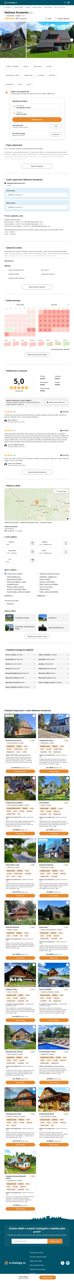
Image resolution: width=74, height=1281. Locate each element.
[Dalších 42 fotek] (20, 1099)
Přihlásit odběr (55, 1241)
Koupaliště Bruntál (12, 584)
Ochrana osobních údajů (38, 1257)
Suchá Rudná (48, 7)
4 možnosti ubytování (24, 755)
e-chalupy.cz (8, 7)
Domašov (9, 805)
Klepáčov (9, 929)
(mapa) (23, 15)
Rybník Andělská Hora (13, 577)
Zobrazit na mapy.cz (46, 522)
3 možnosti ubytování (58, 1066)
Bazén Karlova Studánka (14, 579)
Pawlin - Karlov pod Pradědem (49, 592)
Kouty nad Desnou (46, 1116)
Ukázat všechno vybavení (37, 287)
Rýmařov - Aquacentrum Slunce (16, 589)
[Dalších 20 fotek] (20, 788)
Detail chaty (54, 833)
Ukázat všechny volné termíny (37, 354)
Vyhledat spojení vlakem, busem (29, 522)
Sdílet (49, 18)
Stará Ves (10, 992)
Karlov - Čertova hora (46, 587)
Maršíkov (9, 1116)
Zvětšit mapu (62, 491)
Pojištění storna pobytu (38, 1269)
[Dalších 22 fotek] (20, 726)
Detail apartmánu (20, 771)
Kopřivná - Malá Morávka (47, 582)
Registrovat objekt (36, 1261)
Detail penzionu (54, 1020)
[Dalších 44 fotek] (54, 912)
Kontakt (32, 1273)
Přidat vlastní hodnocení (57, 402)
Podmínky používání (36, 1253)
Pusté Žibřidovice (12, 1180)
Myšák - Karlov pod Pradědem (49, 584)
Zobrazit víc (8, 595)
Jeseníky (27, 7)
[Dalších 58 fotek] (54, 726)
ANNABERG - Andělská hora (48, 577)
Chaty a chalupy (37, 7)
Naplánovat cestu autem (11, 522)
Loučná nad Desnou (12, 743)
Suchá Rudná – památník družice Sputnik (25, 627)
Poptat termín (37, 120)
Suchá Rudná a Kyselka (22, 618)
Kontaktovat (55, 134)
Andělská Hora (45, 1054)
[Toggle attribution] (68, 519)
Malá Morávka (45, 743)
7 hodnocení (23, 18)
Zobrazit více (9, 261)
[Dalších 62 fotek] (20, 850)
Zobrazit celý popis (37, 166)
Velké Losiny (10, 867)
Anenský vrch (52, 618)
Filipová (43, 929)
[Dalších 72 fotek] (20, 1161)
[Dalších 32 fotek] (20, 975)
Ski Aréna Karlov (44, 589)
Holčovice (14, 1054)
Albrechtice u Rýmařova (47, 992)
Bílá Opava (10, 604)
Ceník (55, 126)
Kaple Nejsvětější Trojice (56, 627)
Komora (9, 1054)
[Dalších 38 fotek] (20, 912)
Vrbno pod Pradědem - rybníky (16, 582)
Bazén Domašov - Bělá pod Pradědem (19, 592)
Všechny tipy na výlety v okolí (37, 636)
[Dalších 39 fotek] (54, 1037)
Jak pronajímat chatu (37, 1265)
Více (31, 762)
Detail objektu (20, 833)
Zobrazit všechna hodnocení (37, 472)
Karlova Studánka (45, 579)
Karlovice (43, 805)
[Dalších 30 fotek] (54, 1099)
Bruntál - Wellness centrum (15, 587)
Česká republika (18, 7)
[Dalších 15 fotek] (54, 975)
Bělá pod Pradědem (18, 805)
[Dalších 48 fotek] (20, 1037)
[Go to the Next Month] (68, 304)
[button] (37, 502)
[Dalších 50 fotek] (54, 788)
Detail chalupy (53, 771)
